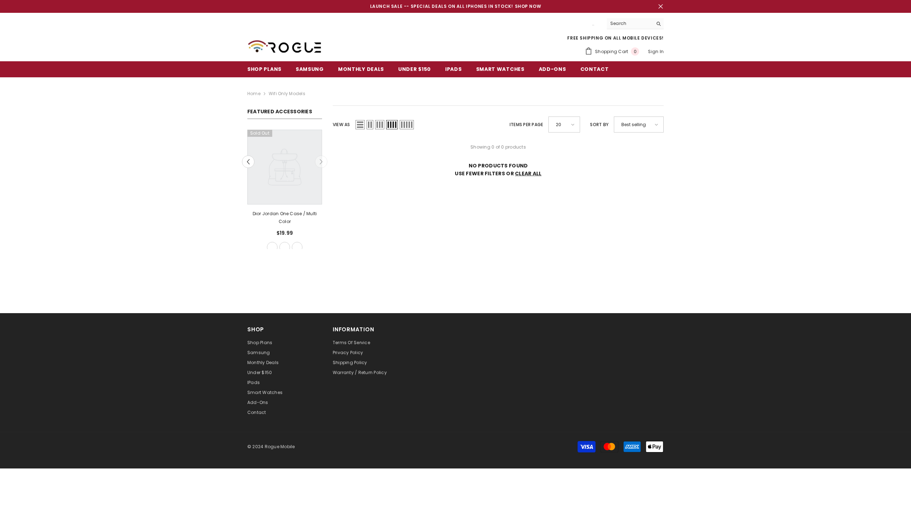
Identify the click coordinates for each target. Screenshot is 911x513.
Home (253, 93)
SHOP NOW (528, 6)
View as (341, 124)
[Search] (635, 23)
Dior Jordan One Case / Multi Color (285, 217)
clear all (528, 173)
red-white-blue (272, 247)
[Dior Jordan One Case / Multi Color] (284, 167)
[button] (248, 162)
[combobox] (630, 23)
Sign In (656, 51)
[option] (284, 192)
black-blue (297, 247)
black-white (284, 247)
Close (661, 7)
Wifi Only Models (287, 93)
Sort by (599, 124)
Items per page (526, 124)
